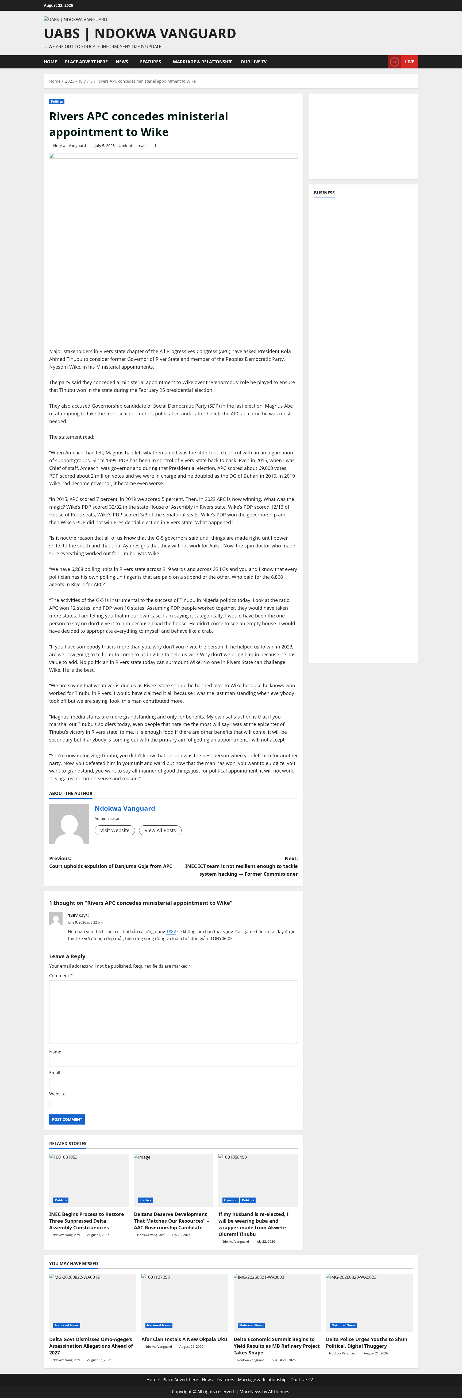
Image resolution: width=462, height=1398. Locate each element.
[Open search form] (382, 62)
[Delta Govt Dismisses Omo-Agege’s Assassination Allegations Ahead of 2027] (92, 1303)
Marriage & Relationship (203, 62)
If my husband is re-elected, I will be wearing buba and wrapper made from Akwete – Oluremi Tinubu (254, 1224)
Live (409, 62)
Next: (241, 866)
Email (54, 1073)
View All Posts (160, 830)
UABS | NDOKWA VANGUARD (140, 33)
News (122, 62)
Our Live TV (254, 62)
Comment (61, 976)
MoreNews (250, 1392)
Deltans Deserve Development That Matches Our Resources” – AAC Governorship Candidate (171, 1221)
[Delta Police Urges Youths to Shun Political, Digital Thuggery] (369, 1303)
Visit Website (114, 830)
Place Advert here (86, 62)
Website (57, 1094)
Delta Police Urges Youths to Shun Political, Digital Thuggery (366, 1342)
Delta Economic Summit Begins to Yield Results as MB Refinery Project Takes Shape (277, 1346)
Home (50, 62)
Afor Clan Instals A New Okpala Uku (184, 1339)
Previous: (110, 862)
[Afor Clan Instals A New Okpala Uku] (184, 1303)
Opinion (230, 1200)
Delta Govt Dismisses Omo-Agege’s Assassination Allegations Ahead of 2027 (91, 1346)
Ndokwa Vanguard (69, 145)
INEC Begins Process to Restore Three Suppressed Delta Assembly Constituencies (86, 1221)
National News (67, 1325)
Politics (57, 101)
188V (73, 915)
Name (55, 1052)
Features (150, 62)
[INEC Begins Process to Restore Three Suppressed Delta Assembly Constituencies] (89, 1180)
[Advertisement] (363, 136)
